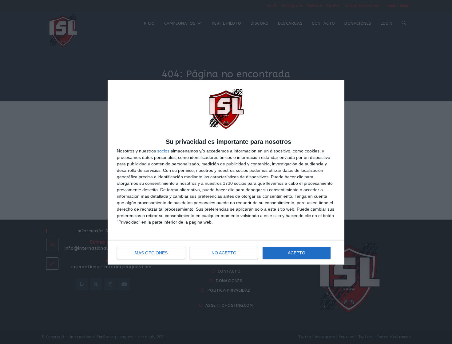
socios (163, 151)
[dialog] (226, 172)
